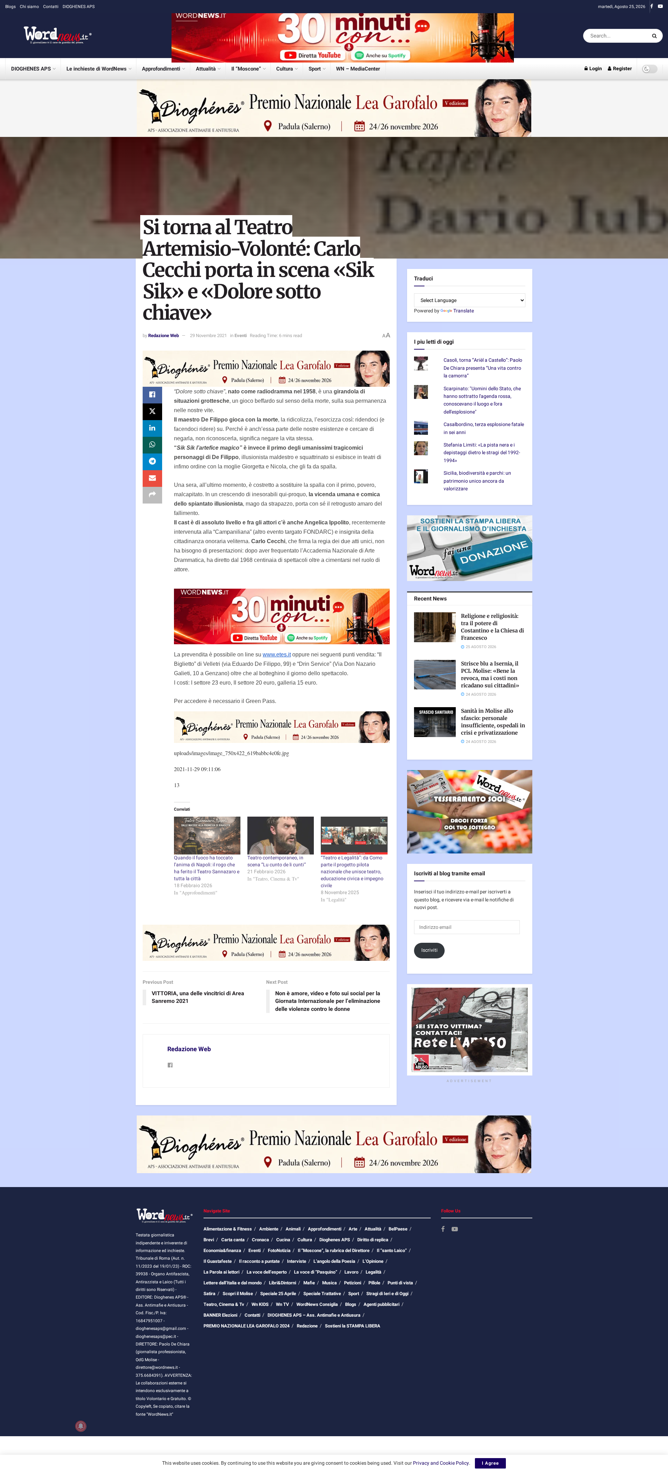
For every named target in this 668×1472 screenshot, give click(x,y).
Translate (463, 310)
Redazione (307, 1326)
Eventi (240, 335)
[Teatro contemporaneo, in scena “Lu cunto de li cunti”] (280, 835)
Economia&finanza (222, 1250)
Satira (209, 1293)
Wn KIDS (260, 1304)
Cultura (284, 69)
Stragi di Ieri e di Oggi (387, 1293)
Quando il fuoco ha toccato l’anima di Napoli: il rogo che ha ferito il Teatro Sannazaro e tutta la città (206, 868)
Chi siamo (29, 6)
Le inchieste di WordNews (96, 69)
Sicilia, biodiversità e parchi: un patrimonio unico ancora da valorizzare (477, 480)
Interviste (296, 1261)
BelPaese (398, 1229)
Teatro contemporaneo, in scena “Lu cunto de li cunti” (276, 861)
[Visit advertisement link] (343, 36)
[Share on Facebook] (152, 395)
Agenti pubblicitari (381, 1304)
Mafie (309, 1282)
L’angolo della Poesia (334, 1261)
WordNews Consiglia (317, 1304)
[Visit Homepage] (48, 36)
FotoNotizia (279, 1250)
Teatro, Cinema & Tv (224, 1304)
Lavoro (351, 1272)
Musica (329, 1282)
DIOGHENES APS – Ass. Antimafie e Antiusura (314, 1315)
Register (622, 68)
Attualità (206, 69)
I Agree (490, 1463)
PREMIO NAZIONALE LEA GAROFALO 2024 (246, 1326)
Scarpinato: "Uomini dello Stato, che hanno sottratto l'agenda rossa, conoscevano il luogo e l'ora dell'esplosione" (482, 400)
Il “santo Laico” (392, 1250)
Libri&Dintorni (282, 1282)
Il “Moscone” (246, 69)
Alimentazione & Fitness (228, 1229)
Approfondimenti (161, 69)
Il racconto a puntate (259, 1261)
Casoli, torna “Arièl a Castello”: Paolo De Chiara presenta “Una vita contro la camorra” (483, 368)
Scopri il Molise (238, 1293)
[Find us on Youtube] (660, 6)
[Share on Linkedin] (152, 428)
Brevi (209, 1239)
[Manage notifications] (80, 1426)
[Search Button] (656, 36)
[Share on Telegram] (152, 461)
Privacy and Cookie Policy (441, 1463)
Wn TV (282, 1304)
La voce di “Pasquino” (315, 1272)
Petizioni (352, 1282)
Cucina (283, 1239)
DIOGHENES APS (79, 6)
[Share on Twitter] (152, 411)
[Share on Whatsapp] (152, 445)
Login (595, 68)
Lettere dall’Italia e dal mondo (233, 1282)
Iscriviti (429, 950)
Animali (293, 1229)
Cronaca (260, 1239)
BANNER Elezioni (220, 1315)
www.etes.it (277, 654)
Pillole (374, 1282)
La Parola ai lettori (221, 1272)
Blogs (10, 6)
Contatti (50, 6)
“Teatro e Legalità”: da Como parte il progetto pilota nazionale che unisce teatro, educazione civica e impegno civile (352, 871)
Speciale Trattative (322, 1293)
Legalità (373, 1272)
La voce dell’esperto (267, 1272)
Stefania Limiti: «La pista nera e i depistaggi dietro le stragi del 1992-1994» (482, 452)
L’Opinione (373, 1261)
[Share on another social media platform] (152, 495)
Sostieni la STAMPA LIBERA (352, 1326)
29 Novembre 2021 (208, 335)
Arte (353, 1229)
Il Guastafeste (218, 1261)
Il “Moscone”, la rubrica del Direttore (333, 1250)
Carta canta (233, 1239)
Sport (315, 69)
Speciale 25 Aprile (278, 1293)
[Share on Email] (152, 478)
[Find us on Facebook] (651, 6)
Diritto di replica (372, 1239)
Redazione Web (163, 335)
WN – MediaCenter (358, 69)
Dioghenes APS (334, 1239)
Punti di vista (400, 1282)
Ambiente (268, 1229)
